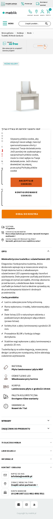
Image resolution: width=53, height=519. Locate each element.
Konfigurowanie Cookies (26, 194)
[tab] (26, 421)
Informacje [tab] (7, 459)
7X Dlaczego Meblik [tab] (11, 442)
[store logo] (9, 12)
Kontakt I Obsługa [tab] (11, 467)
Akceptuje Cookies (26, 182)
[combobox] (35, 23)
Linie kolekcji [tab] (8, 451)
